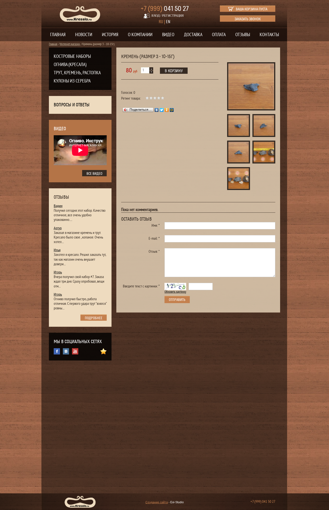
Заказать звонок (248, 19)
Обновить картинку (175, 291)
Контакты (269, 34)
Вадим (58, 206)
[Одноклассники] (166, 110)
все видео (94, 173)
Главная (58, 34)
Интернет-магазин (70, 44)
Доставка (193, 34)
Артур (58, 228)
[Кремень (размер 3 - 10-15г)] (251, 87)
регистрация (173, 15)
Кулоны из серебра (72, 81)
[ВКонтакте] (156, 110)
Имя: (155, 225)
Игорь (58, 272)
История (110, 34)
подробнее (93, 318)
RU (161, 21)
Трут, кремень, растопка (77, 72)
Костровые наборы (72, 56)
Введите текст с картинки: (141, 286)
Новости (83, 34)
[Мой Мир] (171, 110)
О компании (140, 34)
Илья (57, 250)
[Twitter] (161, 110)
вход (155, 15)
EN (168, 21)
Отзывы (242, 34)
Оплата (219, 34)
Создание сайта (156, 502)
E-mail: (154, 238)
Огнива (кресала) (70, 64)
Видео (168, 34)
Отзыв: (154, 251)
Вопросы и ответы (72, 105)
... (71, 220)
